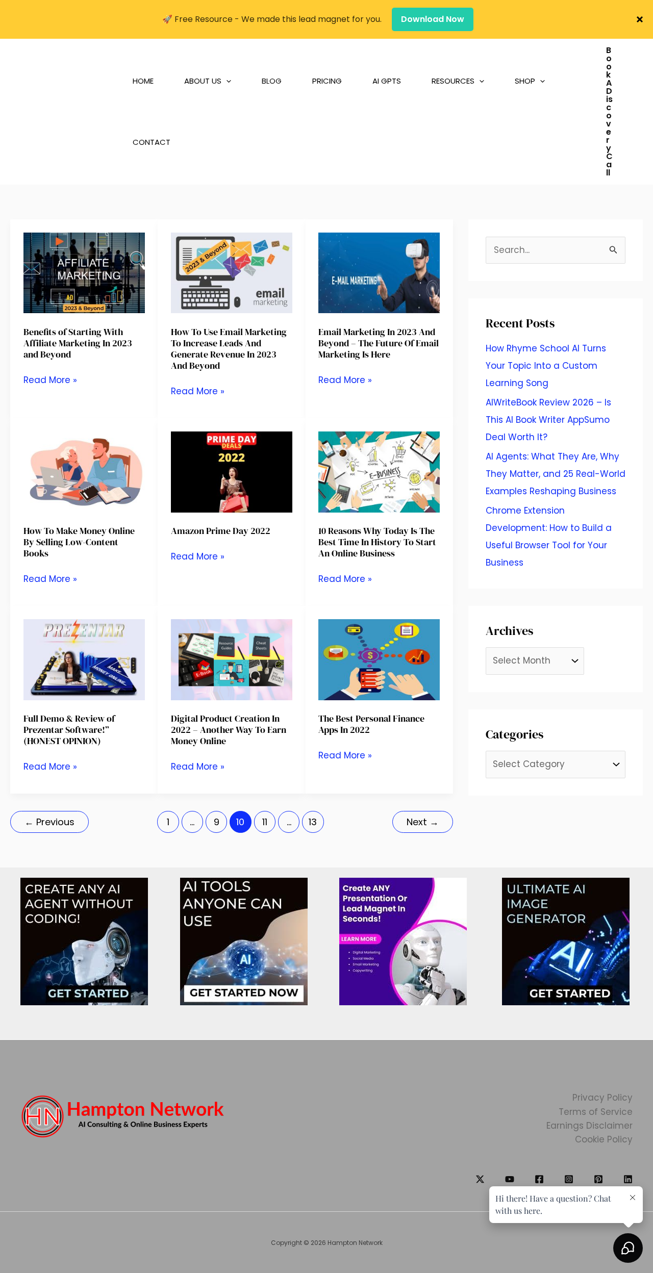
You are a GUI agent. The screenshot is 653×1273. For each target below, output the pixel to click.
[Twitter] (480, 1179)
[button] (215, 81)
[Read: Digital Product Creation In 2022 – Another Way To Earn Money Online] (231, 659)
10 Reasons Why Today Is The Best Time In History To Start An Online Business (377, 541)
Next (423, 822)
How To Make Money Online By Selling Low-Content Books (79, 541)
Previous (49, 822)
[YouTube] (509, 1179)
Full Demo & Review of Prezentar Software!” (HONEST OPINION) (69, 729)
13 (313, 822)
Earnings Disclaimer (589, 1125)
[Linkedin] (628, 1179)
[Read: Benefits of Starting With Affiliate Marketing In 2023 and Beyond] (84, 272)
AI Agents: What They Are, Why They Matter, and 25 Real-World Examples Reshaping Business (555, 473)
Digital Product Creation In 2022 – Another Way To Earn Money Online (228, 729)
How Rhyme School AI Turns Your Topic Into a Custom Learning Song (546, 365)
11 (264, 822)
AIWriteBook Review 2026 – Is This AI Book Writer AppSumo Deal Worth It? (548, 419)
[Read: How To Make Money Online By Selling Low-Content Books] (84, 471)
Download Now (432, 19)
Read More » (50, 380)
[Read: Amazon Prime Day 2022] (231, 471)
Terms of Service (596, 1112)
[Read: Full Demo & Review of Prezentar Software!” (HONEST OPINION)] (84, 659)
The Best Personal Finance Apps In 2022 (371, 724)
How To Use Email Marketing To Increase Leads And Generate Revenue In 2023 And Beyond (229, 348)
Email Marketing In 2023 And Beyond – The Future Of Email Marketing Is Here (378, 343)
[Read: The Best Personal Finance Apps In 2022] (379, 659)
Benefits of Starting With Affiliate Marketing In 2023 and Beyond (77, 343)
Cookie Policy (604, 1139)
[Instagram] (568, 1179)
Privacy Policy (602, 1097)
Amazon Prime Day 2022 (220, 530)
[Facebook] (539, 1179)
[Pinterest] (598, 1179)
